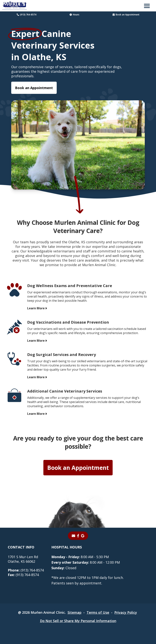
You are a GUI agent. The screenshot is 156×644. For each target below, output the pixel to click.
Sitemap (74, 612)
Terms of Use (98, 612)
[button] (147, 6)
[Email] (73, 535)
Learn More (36, 308)
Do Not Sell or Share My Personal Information (78, 620)
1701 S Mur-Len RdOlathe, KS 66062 (23, 559)
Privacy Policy (125, 612)
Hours (76, 14)
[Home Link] (15, 6)
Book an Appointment (127, 14)
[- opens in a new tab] (78, 535)
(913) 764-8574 (28, 14)
